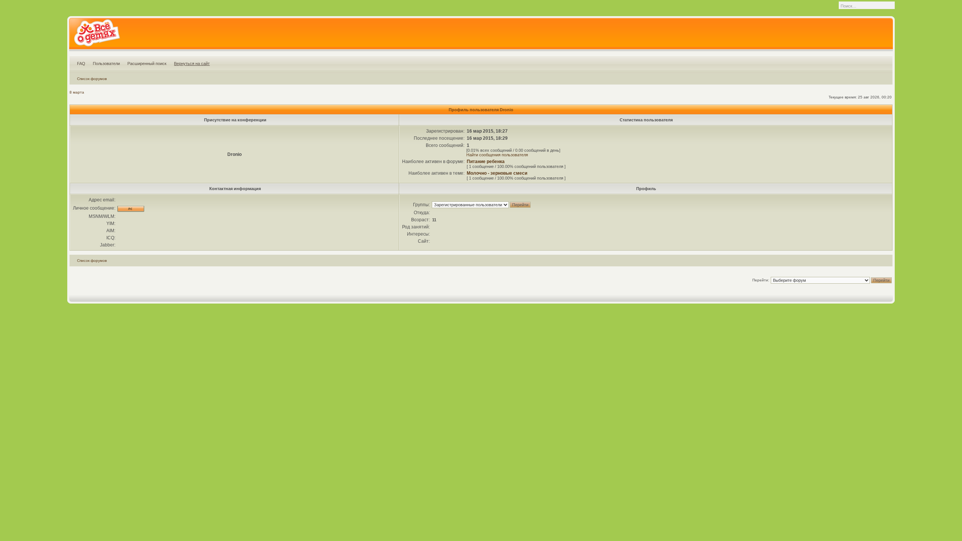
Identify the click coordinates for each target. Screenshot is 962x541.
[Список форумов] (96, 35)
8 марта (77, 92)
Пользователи (106, 63)
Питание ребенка (486, 161)
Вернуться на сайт (192, 63)
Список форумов (92, 79)
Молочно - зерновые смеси (497, 173)
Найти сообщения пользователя (497, 155)
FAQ (81, 63)
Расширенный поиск (146, 63)
